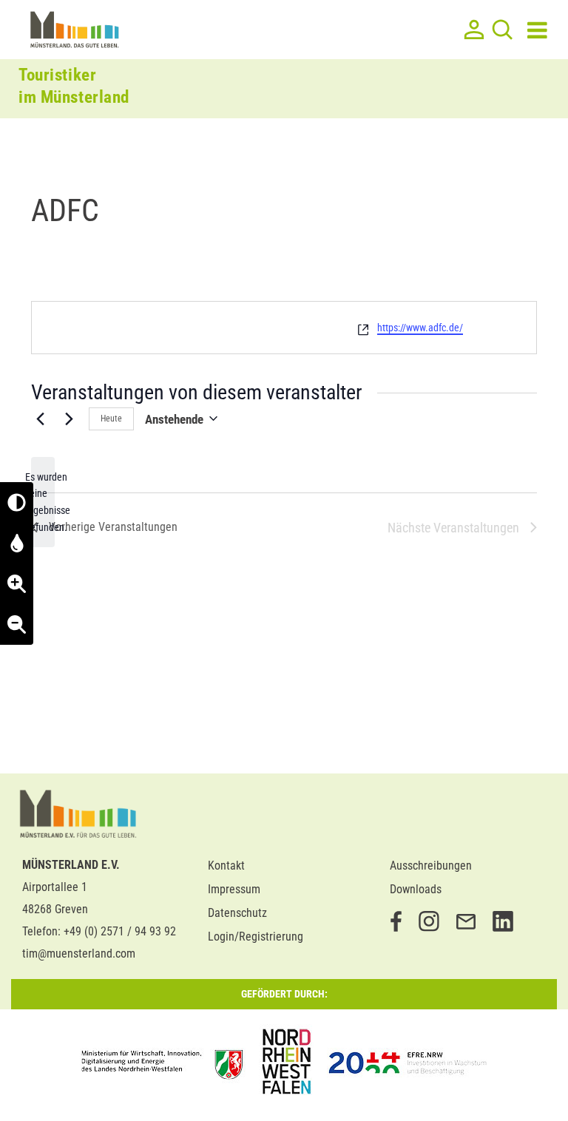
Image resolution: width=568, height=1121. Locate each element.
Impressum (234, 889)
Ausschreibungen (431, 865)
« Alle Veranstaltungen (106, 290)
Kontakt (226, 865)
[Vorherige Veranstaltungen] (40, 418)
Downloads (416, 889)
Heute (111, 418)
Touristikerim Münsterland (73, 86)
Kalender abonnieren (469, 578)
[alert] (43, 502)
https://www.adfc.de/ (420, 327)
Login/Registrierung (255, 936)
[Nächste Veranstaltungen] (69, 418)
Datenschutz (237, 913)
